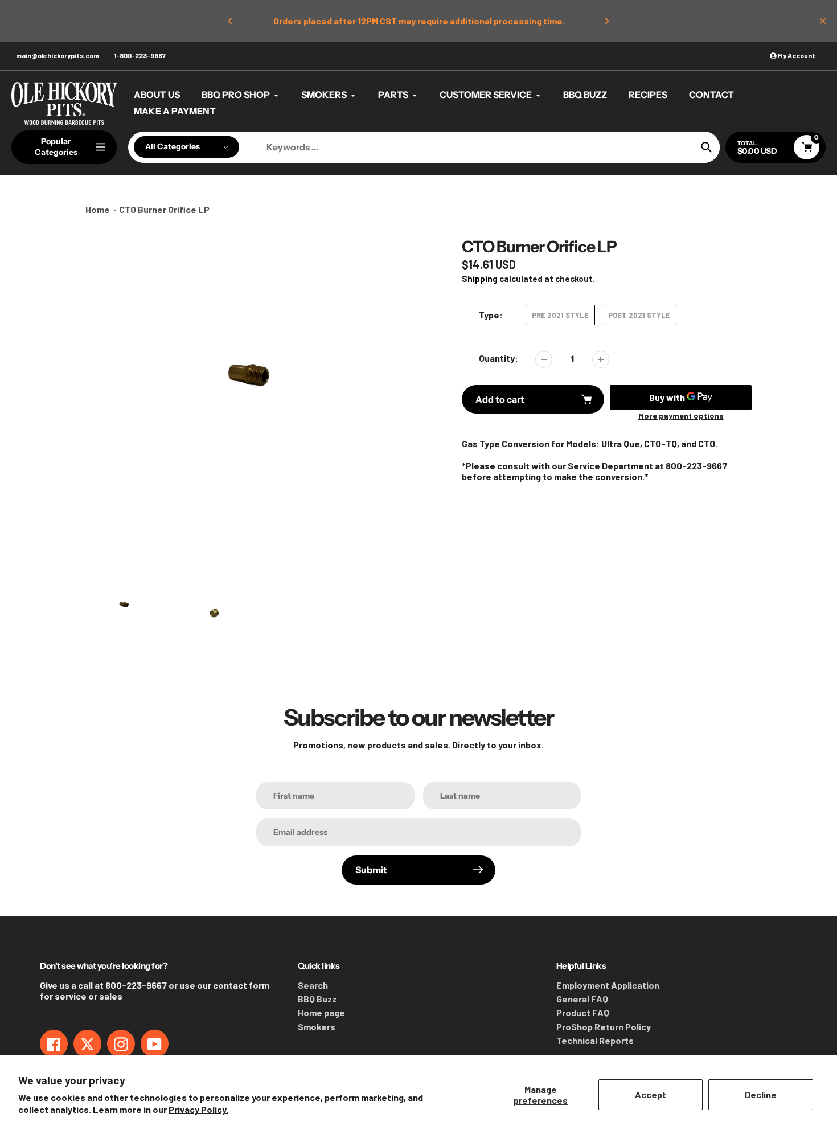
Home (97, 209)
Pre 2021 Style (560, 315)
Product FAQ (582, 1012)
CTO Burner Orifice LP (164, 209)
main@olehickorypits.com (57, 55)
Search (313, 985)
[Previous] (230, 21)
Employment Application (607, 985)
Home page (321, 1012)
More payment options (681, 415)
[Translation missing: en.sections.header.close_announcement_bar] (822, 21)
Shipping (480, 278)
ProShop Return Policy (603, 1026)
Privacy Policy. (198, 1109)
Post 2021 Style (639, 315)
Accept (650, 1094)
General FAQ (582, 998)
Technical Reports (595, 1040)
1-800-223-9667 (140, 55)
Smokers (316, 1026)
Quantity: (498, 358)
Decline (761, 1094)
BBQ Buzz (317, 998)
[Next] (606, 21)
